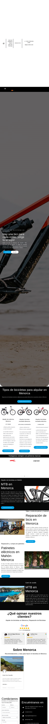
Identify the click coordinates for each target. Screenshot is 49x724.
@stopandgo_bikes (29, 719)
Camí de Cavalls (8, 675)
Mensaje (3, 720)
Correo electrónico (5, 710)
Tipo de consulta (5, 715)
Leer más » (5, 684)
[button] (5, 88)
